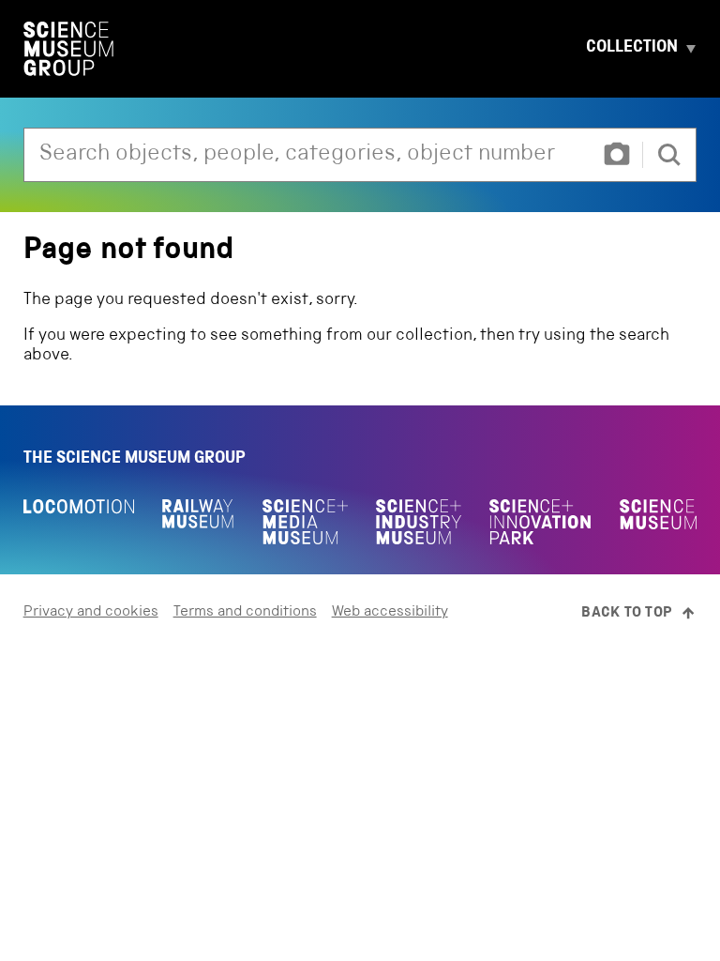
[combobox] (308, 155)
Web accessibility (390, 612)
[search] (669, 155)
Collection (632, 48)
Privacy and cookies (90, 612)
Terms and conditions (245, 612)
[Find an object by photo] (617, 155)
